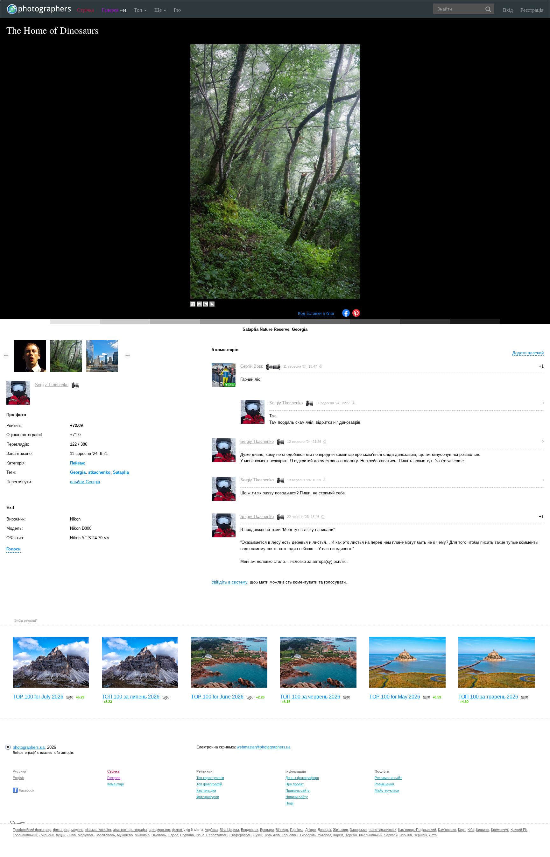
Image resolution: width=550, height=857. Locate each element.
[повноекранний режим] (212, 304)
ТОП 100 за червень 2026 (310, 696)
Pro (177, 9)
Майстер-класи (387, 790)
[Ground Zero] (102, 343)
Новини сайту (297, 797)
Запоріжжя (358, 830)
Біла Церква (229, 830)
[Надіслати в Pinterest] (356, 315)
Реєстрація (531, 9)
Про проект (295, 784)
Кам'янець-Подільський (417, 830)
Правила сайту (298, 790)
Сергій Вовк (251, 366)
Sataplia (121, 472)
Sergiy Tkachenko (51, 384)
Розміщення (384, 784)
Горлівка (296, 830)
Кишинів (482, 830)
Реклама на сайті (388, 778)
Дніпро (310, 830)
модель (77, 830)
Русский (19, 771)
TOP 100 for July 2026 (38, 696)
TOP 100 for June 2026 (217, 696)
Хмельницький (370, 835)
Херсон (351, 835)
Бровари (267, 830)
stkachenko (99, 472)
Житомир (340, 830)
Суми (257, 835)
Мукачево (125, 835)
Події (289, 803)
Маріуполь (86, 835)
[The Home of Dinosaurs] (66, 343)
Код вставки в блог (316, 313)
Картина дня (206, 790)
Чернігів (405, 835)
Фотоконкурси (207, 797)
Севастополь (217, 835)
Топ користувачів (210, 778)
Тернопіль (290, 835)
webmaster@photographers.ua (264, 747)
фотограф (61, 830)
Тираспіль (308, 835)
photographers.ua (29, 747)
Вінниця (282, 830)
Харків (338, 835)
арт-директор (159, 830)
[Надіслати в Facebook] (346, 315)
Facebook (26, 790)
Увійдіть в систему (229, 582)
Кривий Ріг (519, 830)
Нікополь (159, 835)
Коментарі (115, 784)
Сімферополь (240, 835)
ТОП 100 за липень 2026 (130, 696)
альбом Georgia (85, 481)
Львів (71, 835)
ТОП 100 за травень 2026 (488, 696)
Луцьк (60, 835)
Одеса (173, 835)
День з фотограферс (302, 778)
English (18, 778)
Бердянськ (249, 830)
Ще (158, 9)
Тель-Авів (272, 835)
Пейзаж (77, 463)
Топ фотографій (209, 784)
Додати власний (528, 353)
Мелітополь (105, 835)
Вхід (508, 9)
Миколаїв (142, 835)
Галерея (114, 9)
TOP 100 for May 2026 (394, 696)
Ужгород (324, 835)
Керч (462, 830)
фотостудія (181, 830)
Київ (471, 830)
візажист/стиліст (98, 830)
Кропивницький (25, 835)
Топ (139, 9)
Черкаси (391, 835)
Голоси (13, 549)
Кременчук (500, 830)
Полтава (187, 835)
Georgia (78, 472)
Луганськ (46, 835)
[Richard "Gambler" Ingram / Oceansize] (30, 343)
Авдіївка (211, 830)
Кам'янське (447, 830)
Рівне (200, 835)
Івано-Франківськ (382, 830)
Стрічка (85, 9)
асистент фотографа (130, 830)
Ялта (433, 835)
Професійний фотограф (32, 830)
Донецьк (324, 830)
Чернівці (420, 835)
